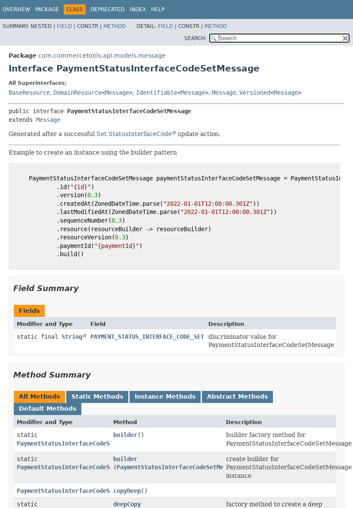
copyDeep (127, 490)
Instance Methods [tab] (165, 396)
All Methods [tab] (39, 396)
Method (114, 26)
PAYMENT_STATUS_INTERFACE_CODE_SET (147, 336)
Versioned (254, 92)
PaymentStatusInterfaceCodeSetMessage (179, 467)
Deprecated (107, 9)
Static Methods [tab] (97, 396)
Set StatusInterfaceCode (134, 133)
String (72, 336)
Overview (16, 9)
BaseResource (29, 92)
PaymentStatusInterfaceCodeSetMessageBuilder (91, 443)
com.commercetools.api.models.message (102, 55)
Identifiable (156, 92)
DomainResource (77, 92)
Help (157, 9)
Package (47, 9)
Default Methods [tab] (47, 408)
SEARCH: (195, 38)
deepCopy (127, 504)
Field (64, 26)
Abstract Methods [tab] (237, 396)
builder (125, 434)
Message (117, 92)
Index (138, 9)
